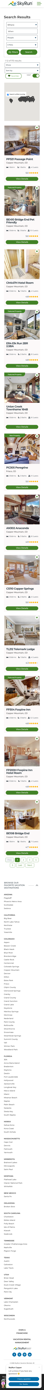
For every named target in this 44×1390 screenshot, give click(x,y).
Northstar (8, 925)
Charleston (9, 1217)
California (9, 915)
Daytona (7, 1070)
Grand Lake (9, 1004)
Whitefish (8, 1186)
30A (5, 1059)
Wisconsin (9, 1315)
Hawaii (7, 1121)
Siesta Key (8, 1111)
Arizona (8, 894)
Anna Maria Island (12, 1063)
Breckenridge (10, 956)
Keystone (8, 1008)
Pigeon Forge (10, 1251)
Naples (7, 1101)
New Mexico (10, 1193)
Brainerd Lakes (10, 1162)
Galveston (8, 1264)
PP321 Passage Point (19, 159)
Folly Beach (9, 1224)
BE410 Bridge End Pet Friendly (20, 221)
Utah (6, 1275)
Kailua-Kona (9, 1125)
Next (29, 865)
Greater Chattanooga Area (15, 1244)
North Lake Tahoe (12, 922)
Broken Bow (9, 1206)
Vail (5, 1043)
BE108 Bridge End (17, 833)
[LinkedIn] (30, 1355)
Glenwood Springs (12, 991)
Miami (6, 1094)
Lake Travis (8, 1268)
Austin (7, 1261)
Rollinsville (8, 1025)
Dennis (7, 1145)
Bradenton (8, 1066)
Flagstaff (7, 898)
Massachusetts (12, 1139)
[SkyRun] (20, 3)
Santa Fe (8, 1196)
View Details (22, 179)
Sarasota (7, 1108)
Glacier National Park (13, 1183)
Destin (7, 1073)
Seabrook (8, 1234)
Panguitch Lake (11, 1288)
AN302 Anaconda (17, 528)
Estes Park (8, 980)
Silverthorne (9, 1029)
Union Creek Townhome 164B (17, 408)
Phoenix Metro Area (13, 901)
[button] (11, 102)
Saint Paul (8, 1169)
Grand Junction (10, 1001)
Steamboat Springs (12, 1036)
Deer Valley (9, 1281)
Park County (9, 1022)
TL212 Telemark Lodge (20, 649)
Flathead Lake (10, 1179)
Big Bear (8, 918)
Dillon (6, 977)
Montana (8, 1176)
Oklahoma (9, 1203)
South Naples (10, 1115)
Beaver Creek (10, 946)
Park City (8, 1292)
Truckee (7, 929)
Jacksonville (9, 1084)
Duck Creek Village (12, 1285)
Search (28, 52)
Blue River (8, 953)
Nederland (8, 1018)
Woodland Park (11, 1049)
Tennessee (9, 1241)
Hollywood (8, 1080)
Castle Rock (9, 960)
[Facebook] (14, 1355)
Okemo (7, 1305)
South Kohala (10, 1132)
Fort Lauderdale (11, 1077)
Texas (7, 1257)
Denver (7, 973)
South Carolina (12, 1213)
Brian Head (9, 1278)
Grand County (10, 998)
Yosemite (8, 932)
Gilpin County (10, 987)
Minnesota (9, 1159)
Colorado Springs (11, 966)
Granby (7, 994)
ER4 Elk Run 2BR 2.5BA (17, 345)
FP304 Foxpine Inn (18, 709)
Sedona (7, 908)
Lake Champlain (11, 1302)
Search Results (17, 17)
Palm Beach (9, 1104)
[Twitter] (19, 1355)
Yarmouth (8, 1152)
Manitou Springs (11, 1011)
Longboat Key (10, 1087)
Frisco (6, 984)
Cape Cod (8, 1142)
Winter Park (9, 1046)
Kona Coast (9, 1128)
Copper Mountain (11, 970)
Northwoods (9, 1319)
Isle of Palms (9, 1227)
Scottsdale (8, 905)
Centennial (9, 963)
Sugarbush (8, 1309)
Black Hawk (9, 949)
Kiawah (7, 1230)
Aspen (7, 942)
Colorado (9, 939)
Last (20, 865)
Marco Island (9, 1091)
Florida (8, 1056)
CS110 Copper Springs (20, 588)
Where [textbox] (10, 25)
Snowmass (8, 1032)
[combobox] (22, 24)
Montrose (8, 1015)
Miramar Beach (10, 1098)
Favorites (14, 76)
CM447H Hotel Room (19, 282)
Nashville (8, 1247)
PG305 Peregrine (17, 467)
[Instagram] (25, 1355)
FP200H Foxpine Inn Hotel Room (19, 771)
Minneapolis (9, 1166)
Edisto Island (9, 1220)
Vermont (8, 1298)
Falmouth (8, 1149)
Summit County (11, 1039)
